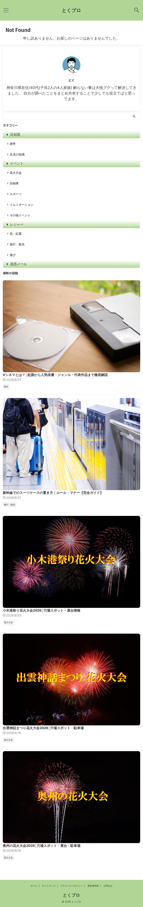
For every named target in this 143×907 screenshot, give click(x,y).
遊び (13, 255)
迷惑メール (18, 264)
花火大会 (16, 173)
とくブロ (71, 10)
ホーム (34, 885)
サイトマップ (48, 885)
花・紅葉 (16, 233)
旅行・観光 (17, 244)
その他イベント (20, 215)
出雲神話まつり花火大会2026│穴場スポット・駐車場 (43, 728)
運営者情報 (93, 885)
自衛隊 (14, 183)
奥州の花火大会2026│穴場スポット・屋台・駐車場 (41, 846)
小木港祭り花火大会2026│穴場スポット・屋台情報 (41, 610)
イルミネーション (22, 204)
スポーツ (16, 194)
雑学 (13, 144)
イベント (16, 163)
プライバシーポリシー (71, 885)
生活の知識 (17, 154)
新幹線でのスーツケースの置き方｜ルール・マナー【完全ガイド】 (53, 493)
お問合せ (108, 885)
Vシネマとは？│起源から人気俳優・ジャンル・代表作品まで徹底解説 (55, 375)
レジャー (16, 224)
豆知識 (15, 134)
